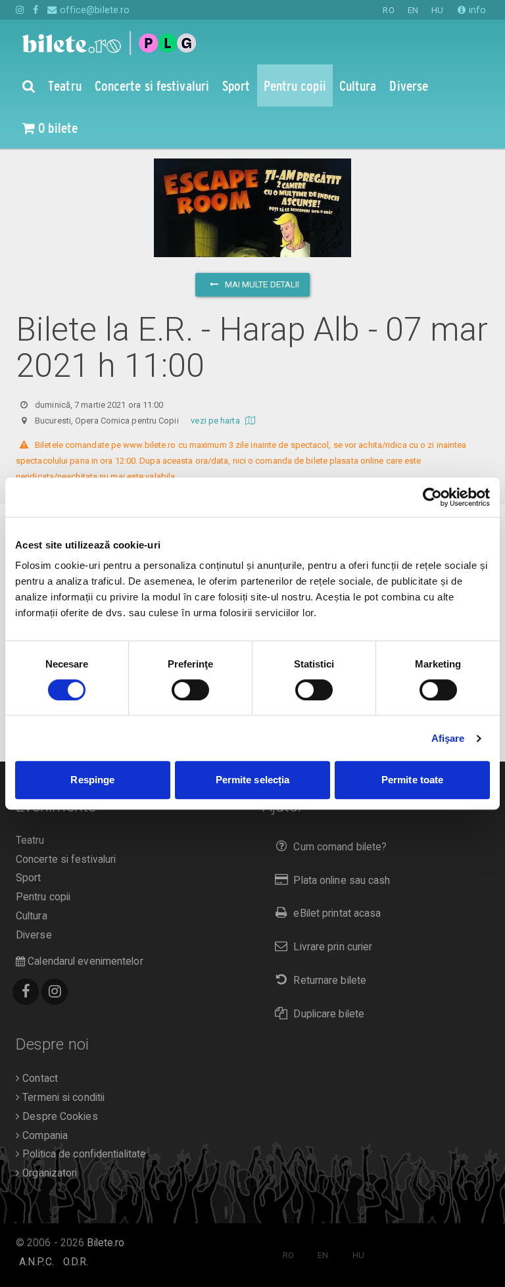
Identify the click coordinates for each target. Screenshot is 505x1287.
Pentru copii (43, 897)
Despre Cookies (59, 1117)
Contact (39, 1078)
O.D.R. (76, 1262)
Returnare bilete (329, 980)
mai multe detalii (261, 284)
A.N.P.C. (36, 1262)
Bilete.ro (105, 1243)
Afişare (448, 738)
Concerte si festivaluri (66, 859)
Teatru (30, 840)
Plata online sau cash (341, 880)
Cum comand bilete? (340, 847)
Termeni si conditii (62, 1098)
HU (437, 10)
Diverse (34, 935)
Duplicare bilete (328, 1014)
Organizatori (48, 1173)
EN (413, 10)
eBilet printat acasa (337, 913)
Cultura (31, 916)
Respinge (92, 779)
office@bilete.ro (93, 10)
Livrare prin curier (332, 947)
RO (388, 10)
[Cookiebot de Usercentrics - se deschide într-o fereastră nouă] (432, 497)
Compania (44, 1136)
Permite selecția (253, 779)
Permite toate (412, 779)
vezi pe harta (216, 420)
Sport (28, 878)
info (476, 10)
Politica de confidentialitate (83, 1154)
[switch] (190, 689)
